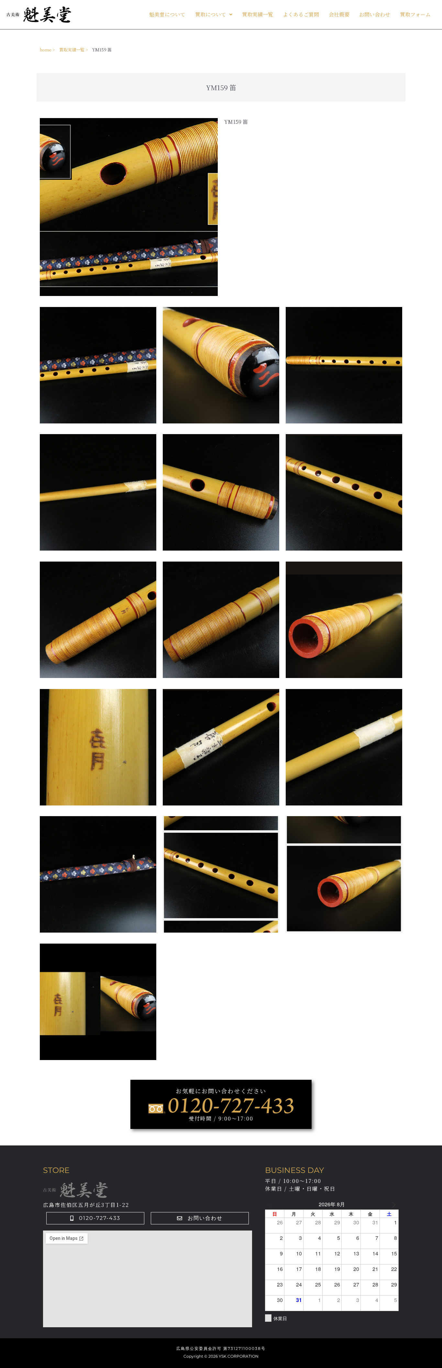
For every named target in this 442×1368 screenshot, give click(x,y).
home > (47, 50)
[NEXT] (392, 1204)
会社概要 (339, 14)
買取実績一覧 (257, 14)
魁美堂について (167, 14)
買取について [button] (210, 14)
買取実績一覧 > (73, 50)
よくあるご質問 (301, 14)
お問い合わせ (374, 14)
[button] (213, 14)
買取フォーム (415, 14)
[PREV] (271, 1204)
